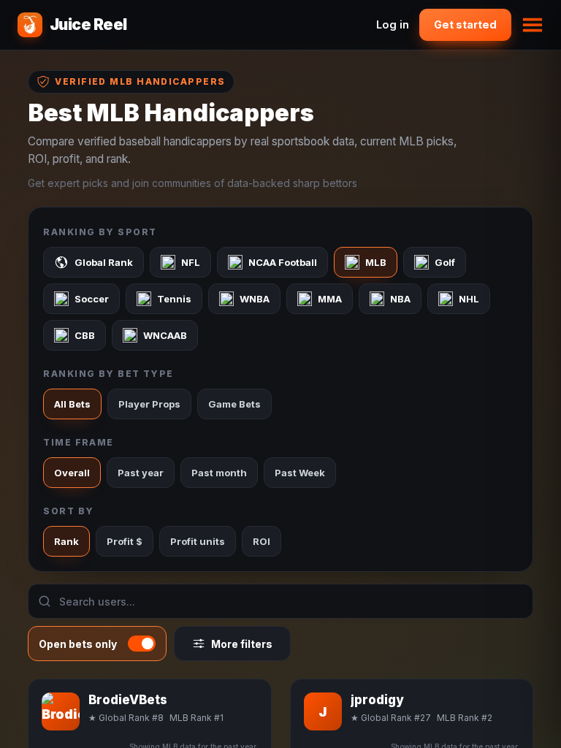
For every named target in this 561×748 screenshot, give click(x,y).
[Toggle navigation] (532, 25)
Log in (392, 24)
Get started (465, 24)
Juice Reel (88, 24)
